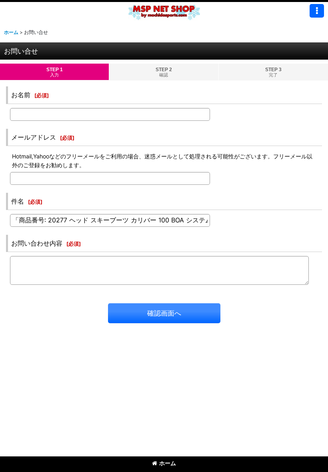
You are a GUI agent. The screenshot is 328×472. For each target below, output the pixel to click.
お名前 (20, 95)
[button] (317, 11)
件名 (17, 201)
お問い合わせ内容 (36, 243)
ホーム (167, 463)
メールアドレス (33, 137)
